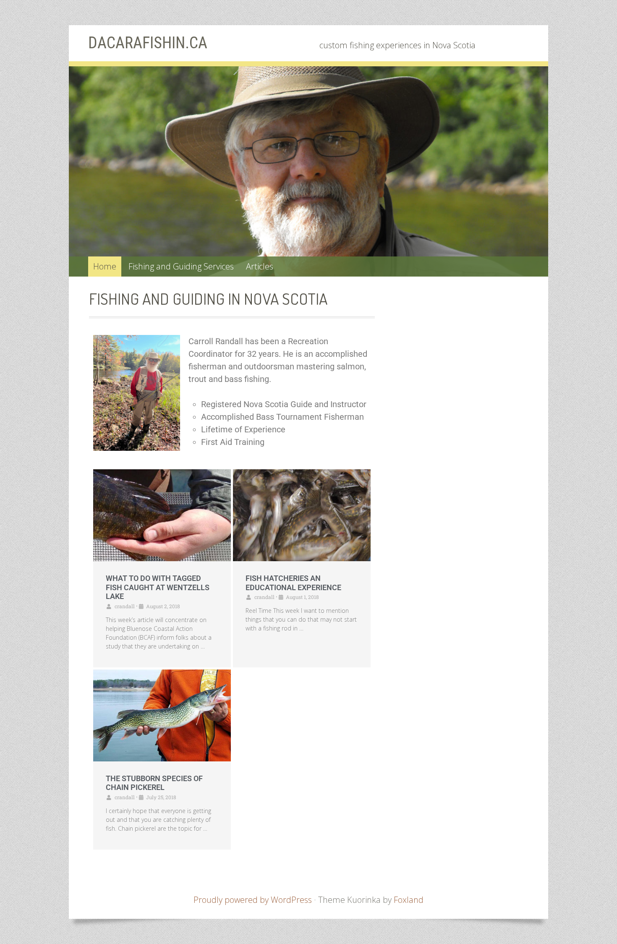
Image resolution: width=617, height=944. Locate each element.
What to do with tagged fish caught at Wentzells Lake (157, 587)
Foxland (409, 899)
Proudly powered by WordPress (252, 899)
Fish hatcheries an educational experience (293, 583)
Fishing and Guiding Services (181, 266)
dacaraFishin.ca (147, 43)
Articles (259, 266)
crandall (125, 606)
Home (104, 266)
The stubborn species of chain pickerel (154, 783)
